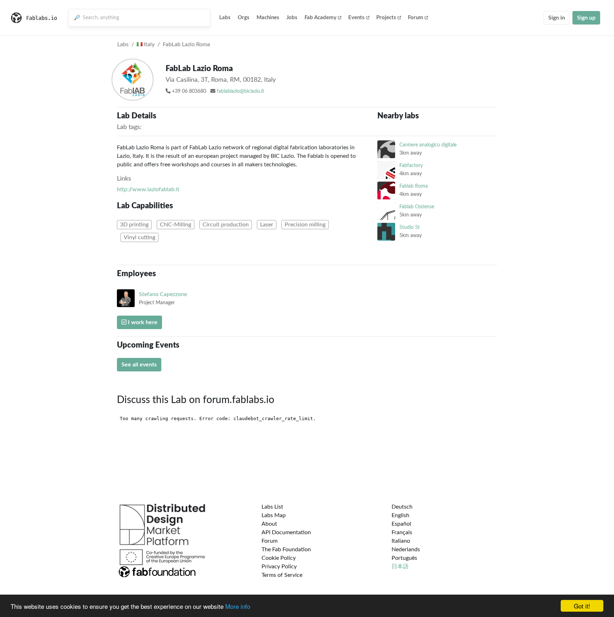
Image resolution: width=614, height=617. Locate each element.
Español (401, 524)
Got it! (582, 605)
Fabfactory (411, 165)
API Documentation (286, 532)
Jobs (291, 17)
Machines (268, 17)
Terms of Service (282, 575)
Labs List (272, 507)
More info (237, 606)
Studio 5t (409, 227)
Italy (148, 44)
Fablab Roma (413, 186)
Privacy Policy (279, 566)
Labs (225, 17)
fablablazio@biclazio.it (240, 91)
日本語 (400, 566)
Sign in (556, 18)
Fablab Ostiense (416, 206)
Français (402, 532)
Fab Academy (320, 17)
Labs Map (274, 515)
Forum (415, 17)
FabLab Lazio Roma (186, 44)
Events (356, 17)
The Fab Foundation (286, 549)
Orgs (243, 17)
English (400, 515)
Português (404, 558)
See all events (139, 364)
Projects (386, 17)
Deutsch (402, 507)
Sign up (586, 18)
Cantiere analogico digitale (428, 144)
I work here (141, 322)
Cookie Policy (279, 558)
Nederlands (406, 549)
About (269, 524)
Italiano (401, 541)
